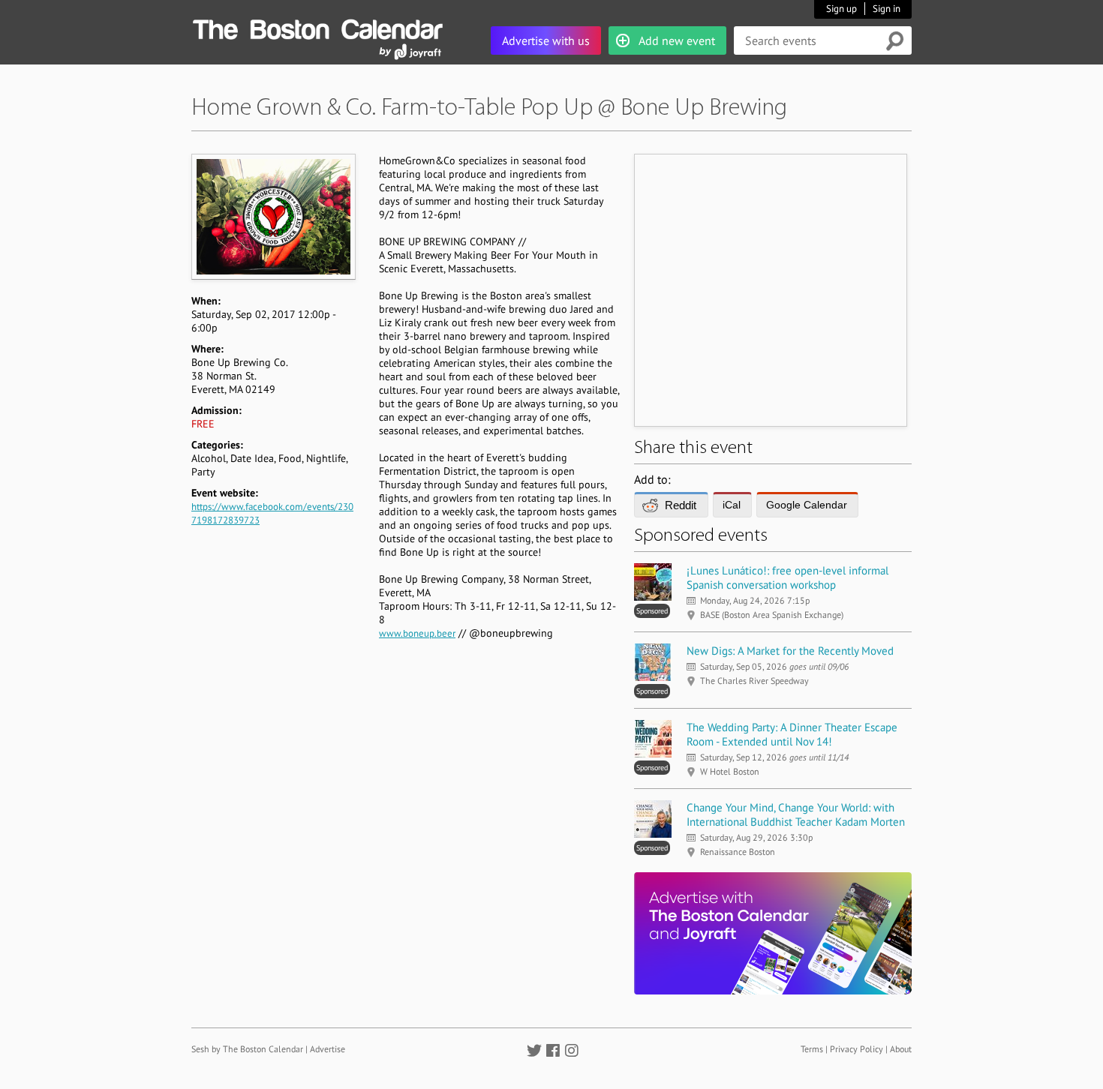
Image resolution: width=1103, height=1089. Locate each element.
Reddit (680, 505)
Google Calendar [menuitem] (806, 505)
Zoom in (273, 216)
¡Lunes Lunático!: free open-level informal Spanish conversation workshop (787, 577)
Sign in (886, 8)
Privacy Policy (856, 1048)
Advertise (327, 1048)
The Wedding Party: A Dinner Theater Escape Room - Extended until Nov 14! (792, 734)
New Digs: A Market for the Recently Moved (790, 651)
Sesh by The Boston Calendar (247, 1048)
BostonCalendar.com (317, 27)
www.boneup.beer (417, 633)
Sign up (841, 8)
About (901, 1048)
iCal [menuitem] (732, 505)
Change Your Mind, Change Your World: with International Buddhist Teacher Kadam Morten (796, 814)
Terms (812, 1048)
